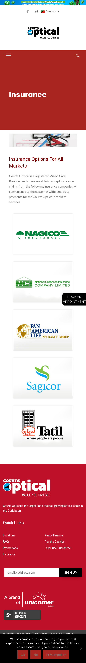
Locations (9, 535)
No (35, 654)
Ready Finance (54, 535)
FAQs (6, 541)
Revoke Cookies (55, 541)
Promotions (10, 548)
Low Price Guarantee (58, 548)
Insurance (9, 554)
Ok (23, 654)
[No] (81, 649)
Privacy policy (56, 654)
